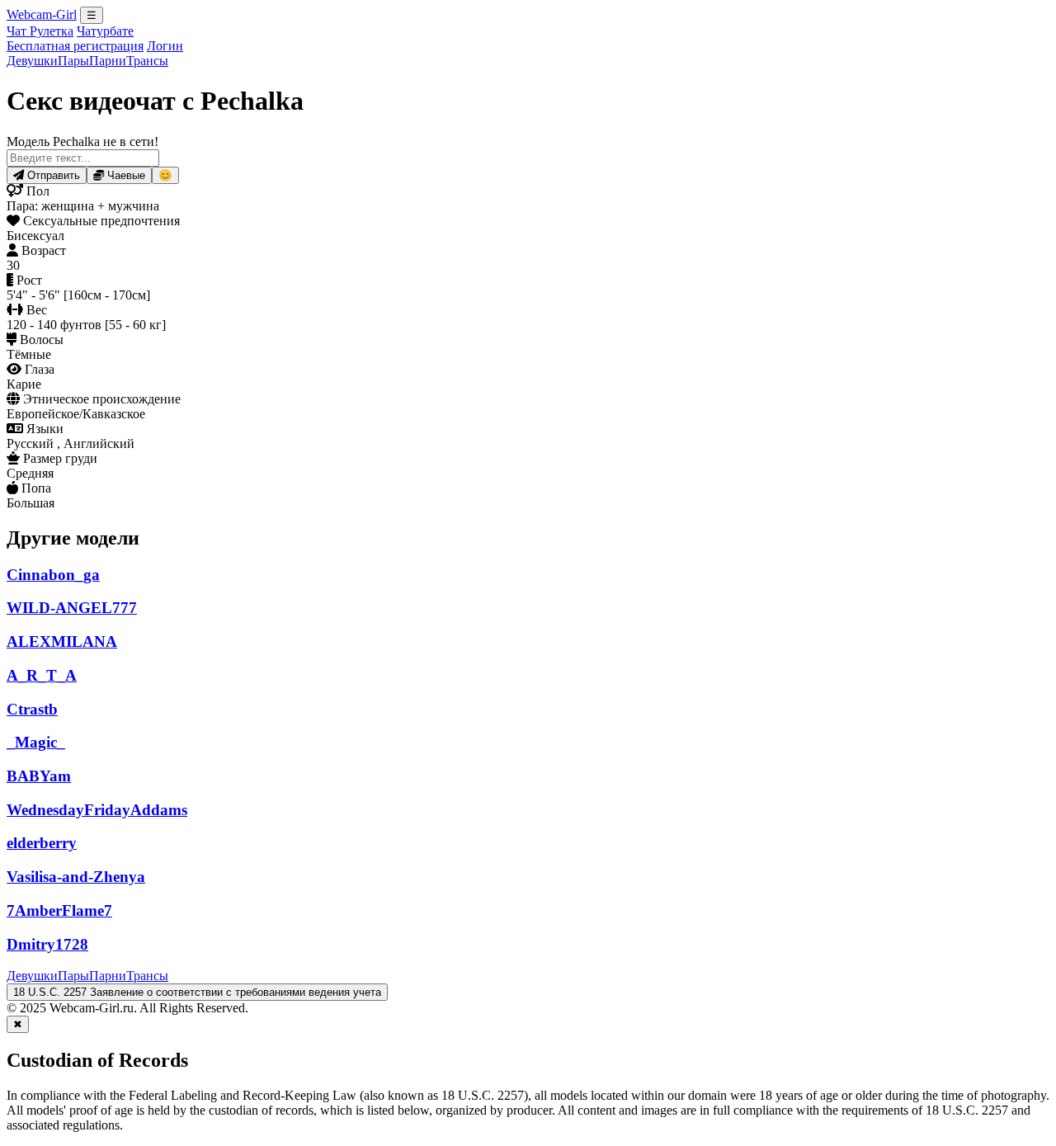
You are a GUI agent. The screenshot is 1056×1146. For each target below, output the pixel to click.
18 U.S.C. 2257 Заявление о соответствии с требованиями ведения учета (197, 992)
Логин (165, 46)
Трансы (147, 61)
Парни (107, 61)
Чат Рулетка (40, 31)
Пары (73, 61)
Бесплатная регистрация (75, 46)
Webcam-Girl (42, 14)
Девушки (32, 61)
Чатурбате (105, 31)
